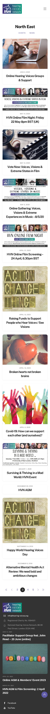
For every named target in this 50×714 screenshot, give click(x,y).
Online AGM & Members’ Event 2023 (24, 680)
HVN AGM (25, 490)
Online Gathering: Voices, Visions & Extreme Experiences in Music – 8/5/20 (25, 212)
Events (22, 33)
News (32, 33)
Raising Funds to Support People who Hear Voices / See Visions (25, 323)
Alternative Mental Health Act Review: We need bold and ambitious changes (25, 571)
